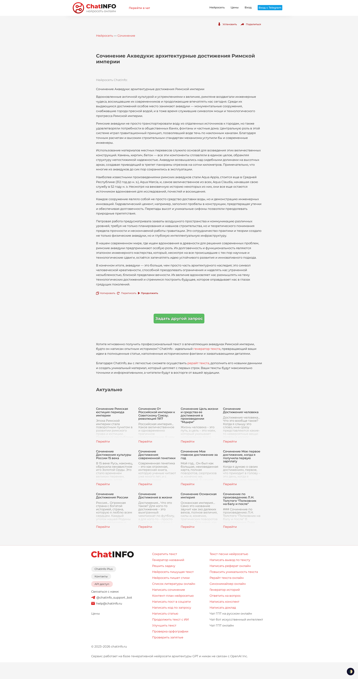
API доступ (102, 584)
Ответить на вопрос (225, 595)
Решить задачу (163, 566)
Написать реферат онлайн (230, 566)
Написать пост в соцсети (171, 601)
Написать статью (165, 613)
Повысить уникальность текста (234, 572)
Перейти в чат (139, 8)
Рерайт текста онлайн (227, 578)
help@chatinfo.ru (109, 603)
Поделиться (253, 24)
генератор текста (206, 349)
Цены (235, 7)
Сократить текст (164, 554)
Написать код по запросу (171, 607)
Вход (248, 7)
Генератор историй (225, 589)
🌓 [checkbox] (350, 672)
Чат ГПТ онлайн (222, 625)
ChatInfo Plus (104, 569)
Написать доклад (223, 607)
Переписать (128, 293)
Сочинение (126, 35)
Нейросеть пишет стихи (171, 578)
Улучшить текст (164, 625)
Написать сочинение (168, 589)
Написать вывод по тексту (230, 560)
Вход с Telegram (270, 7)
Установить (230, 24)
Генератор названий (168, 560)
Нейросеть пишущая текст (173, 572)
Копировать (107, 293)
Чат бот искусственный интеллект (236, 619)
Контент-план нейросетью (173, 595)
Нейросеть (217, 7)
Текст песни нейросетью (229, 554)
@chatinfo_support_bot (114, 597)
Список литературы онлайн (173, 584)
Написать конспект (224, 601)
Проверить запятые (167, 637)
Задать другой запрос (179, 318)
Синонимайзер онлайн (228, 584)
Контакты (101, 576)
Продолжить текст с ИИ (170, 619)
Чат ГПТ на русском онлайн (231, 613)
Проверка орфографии (170, 631)
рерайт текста (198, 363)
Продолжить (149, 293)
